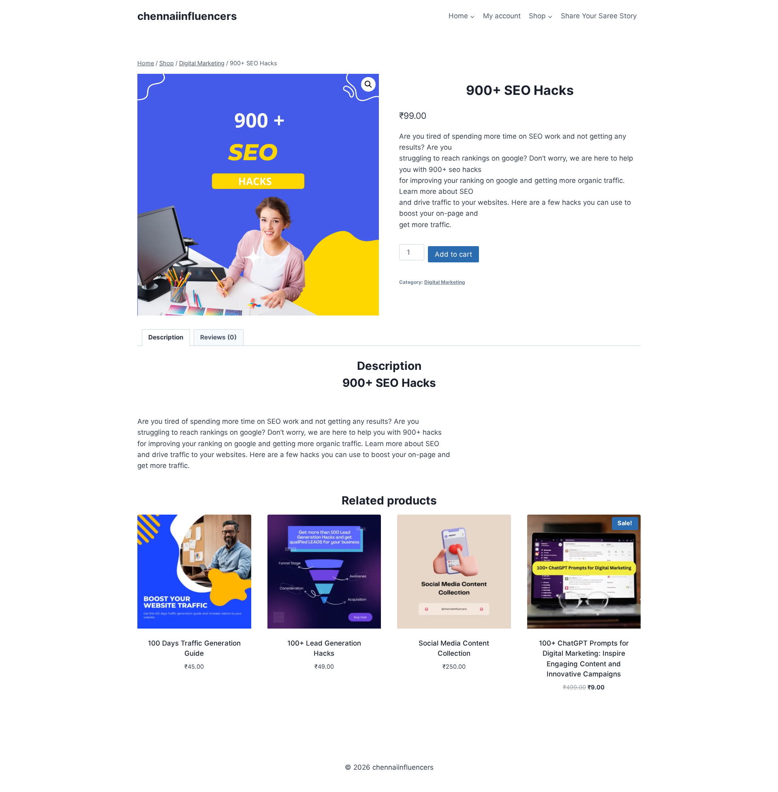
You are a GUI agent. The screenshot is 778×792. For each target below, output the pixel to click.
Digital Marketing (444, 282)
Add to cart (453, 254)
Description (166, 337)
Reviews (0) (218, 337)
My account (502, 16)
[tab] (166, 337)
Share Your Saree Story (599, 16)
